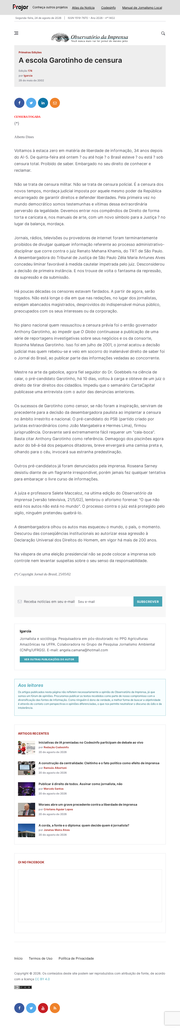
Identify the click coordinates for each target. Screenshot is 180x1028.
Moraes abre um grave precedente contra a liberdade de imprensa (88, 804)
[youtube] (43, 1008)
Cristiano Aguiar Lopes (58, 809)
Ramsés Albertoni (55, 767)
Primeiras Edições (30, 52)
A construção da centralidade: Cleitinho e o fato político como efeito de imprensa (99, 763)
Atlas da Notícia (83, 7)
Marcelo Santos (54, 788)
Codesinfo (108, 7)
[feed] (55, 1008)
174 (30, 70)
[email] (55, 103)
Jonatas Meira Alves (57, 830)
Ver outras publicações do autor (49, 659)
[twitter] (31, 103)
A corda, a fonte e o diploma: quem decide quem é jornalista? (84, 825)
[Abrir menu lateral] (16, 33)
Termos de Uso (40, 958)
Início (18, 958)
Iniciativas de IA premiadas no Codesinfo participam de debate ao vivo (91, 742)
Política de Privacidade (76, 958)
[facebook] (19, 103)
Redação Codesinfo (56, 747)
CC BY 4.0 (42, 979)
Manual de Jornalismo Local (142, 7)
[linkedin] (43, 103)
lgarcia (28, 75)
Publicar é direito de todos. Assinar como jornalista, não (80, 784)
